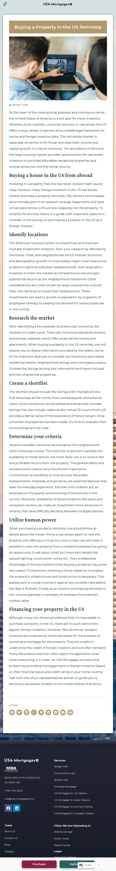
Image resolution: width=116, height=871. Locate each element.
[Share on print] (70, 712)
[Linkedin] (16, 808)
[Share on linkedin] (26, 712)
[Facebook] (8, 808)
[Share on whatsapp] (34, 712)
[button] (39, 864)
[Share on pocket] (41, 712)
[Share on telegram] (56, 712)
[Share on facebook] (12, 712)
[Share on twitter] (19, 712)
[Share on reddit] (48, 712)
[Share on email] (63, 712)
